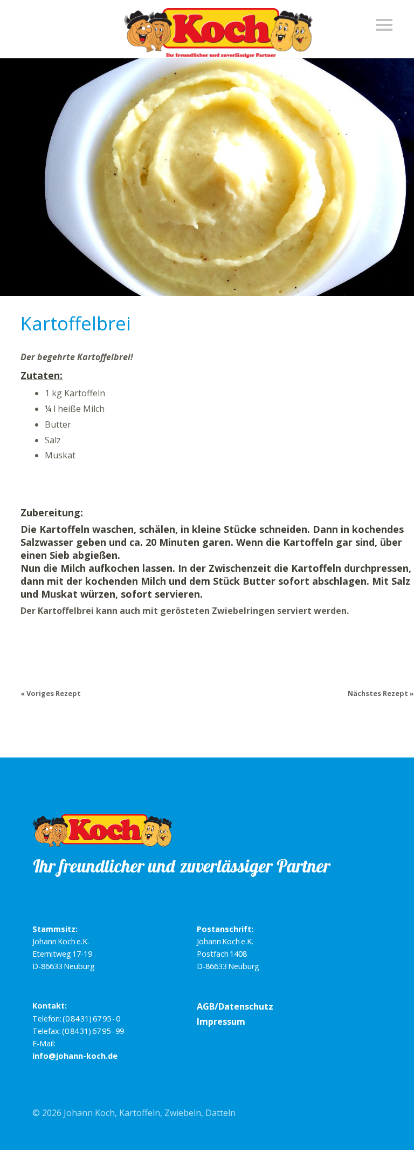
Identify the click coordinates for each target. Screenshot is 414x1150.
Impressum (221, 1021)
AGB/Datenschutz (235, 1006)
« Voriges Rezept (50, 693)
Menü (387, 30)
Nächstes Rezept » (381, 693)
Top (370, 1113)
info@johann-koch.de (75, 1056)
